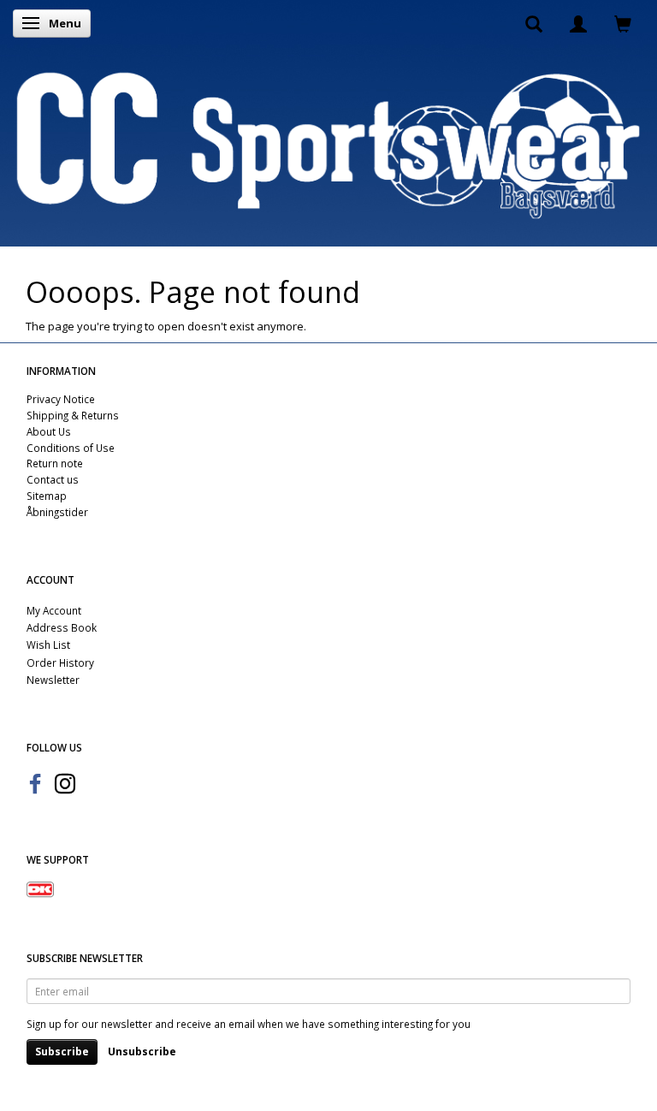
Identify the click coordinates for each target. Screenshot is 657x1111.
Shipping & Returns (73, 415)
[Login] (578, 23)
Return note (55, 463)
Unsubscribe (142, 1051)
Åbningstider (57, 512)
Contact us (53, 479)
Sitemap (47, 495)
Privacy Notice (61, 399)
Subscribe (62, 1051)
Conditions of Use (71, 447)
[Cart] (622, 23)
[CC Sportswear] (328, 145)
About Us (49, 431)
